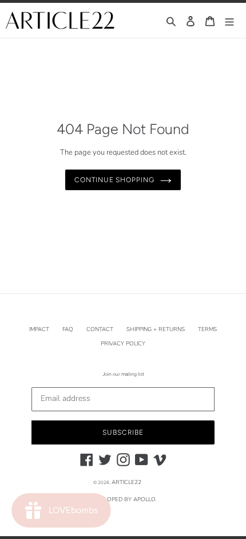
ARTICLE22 (126, 482)
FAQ (67, 329)
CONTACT (99, 329)
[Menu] (229, 20)
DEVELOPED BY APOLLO (122, 499)
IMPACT (39, 329)
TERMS (207, 329)
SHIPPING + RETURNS (155, 329)
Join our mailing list (123, 374)
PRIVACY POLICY (123, 344)
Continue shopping (114, 180)
